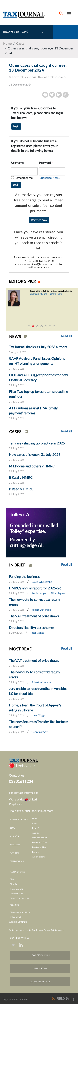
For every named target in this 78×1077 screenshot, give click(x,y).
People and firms (39, 843)
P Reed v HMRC (21, 489)
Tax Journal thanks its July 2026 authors (38, 347)
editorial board (19, 820)
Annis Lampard (39, 593)
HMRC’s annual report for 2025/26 (35, 588)
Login (16, 126)
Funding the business (24, 576)
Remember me (24, 178)
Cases (20, 43)
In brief (35, 828)
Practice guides (39, 847)
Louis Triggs (38, 715)
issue (12, 828)
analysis (14, 836)
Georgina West (39, 732)
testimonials (17, 861)
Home (7, 43)
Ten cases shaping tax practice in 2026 (37, 443)
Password (46, 162)
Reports (35, 852)
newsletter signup (40, 955)
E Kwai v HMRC (20, 477)
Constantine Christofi (45, 296)
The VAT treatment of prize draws (34, 616)
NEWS (15, 337)
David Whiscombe (41, 582)
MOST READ (20, 649)
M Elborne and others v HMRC (32, 466)
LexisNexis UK (16, 889)
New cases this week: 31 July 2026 (34, 454)
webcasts (15, 845)
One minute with (39, 838)
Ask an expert (38, 857)
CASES (15, 432)
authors (14, 853)
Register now (39, 220)
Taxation (14, 884)
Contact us (16, 775)
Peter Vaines (37, 633)
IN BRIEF (17, 565)
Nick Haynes (58, 593)
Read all (66, 431)
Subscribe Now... (50, 178)
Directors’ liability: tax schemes (31, 627)
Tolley (12, 879)
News (34, 819)
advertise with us (40, 982)
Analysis (35, 833)
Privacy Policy (16, 917)
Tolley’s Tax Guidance (19, 899)
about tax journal (20, 811)
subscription (40, 969)
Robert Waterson (41, 610)
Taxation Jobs (16, 894)
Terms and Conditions (20, 913)
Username (18, 162)
